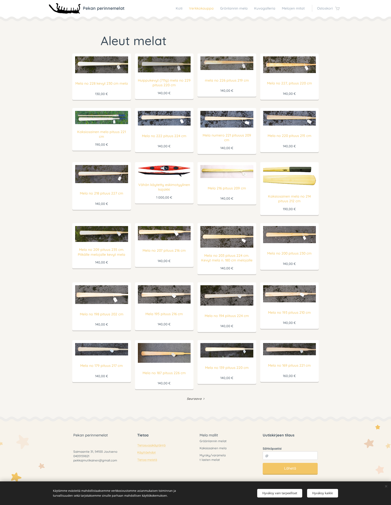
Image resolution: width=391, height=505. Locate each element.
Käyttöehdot (146, 452)
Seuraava (194, 399)
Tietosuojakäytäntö (151, 445)
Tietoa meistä (147, 460)
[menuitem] (180, 8)
